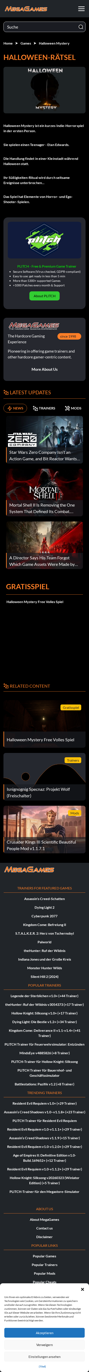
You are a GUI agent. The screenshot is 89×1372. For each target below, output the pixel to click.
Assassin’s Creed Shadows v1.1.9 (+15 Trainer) (44, 1138)
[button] (82, 1289)
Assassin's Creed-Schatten (44, 899)
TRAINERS (47, 408)
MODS (76, 408)
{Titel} (42, 1366)
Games (26, 43)
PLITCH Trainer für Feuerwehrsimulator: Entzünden (44, 1044)
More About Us (45, 369)
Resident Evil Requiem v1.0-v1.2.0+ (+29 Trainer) (44, 1146)
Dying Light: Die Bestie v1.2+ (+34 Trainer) (44, 1022)
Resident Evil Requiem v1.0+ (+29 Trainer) (45, 1103)
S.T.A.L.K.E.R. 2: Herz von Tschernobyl (44, 933)
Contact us (44, 1228)
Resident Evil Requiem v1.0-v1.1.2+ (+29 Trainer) (44, 1169)
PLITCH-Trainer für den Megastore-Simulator (44, 1191)
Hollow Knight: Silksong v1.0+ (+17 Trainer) (44, 1013)
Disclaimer (44, 1237)
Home (8, 43)
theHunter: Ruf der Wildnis (44, 950)
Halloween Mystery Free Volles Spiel (34, 602)
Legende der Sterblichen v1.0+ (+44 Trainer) (44, 996)
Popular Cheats (44, 1282)
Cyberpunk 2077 (44, 916)
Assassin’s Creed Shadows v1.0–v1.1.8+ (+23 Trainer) (44, 1112)
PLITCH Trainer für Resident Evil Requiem (45, 1120)
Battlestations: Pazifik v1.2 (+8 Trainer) (44, 1084)
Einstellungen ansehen (44, 1357)
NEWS (18, 408)
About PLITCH (45, 296)
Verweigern (44, 1345)
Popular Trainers (44, 1265)
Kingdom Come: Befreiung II (44, 925)
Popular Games (44, 1256)
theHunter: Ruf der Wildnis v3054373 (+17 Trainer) (44, 1004)
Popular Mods (44, 1273)
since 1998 (68, 336)
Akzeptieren (44, 1333)
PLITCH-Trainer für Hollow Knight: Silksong (44, 1061)
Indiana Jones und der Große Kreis (44, 959)
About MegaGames (44, 1219)
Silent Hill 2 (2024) (45, 976)
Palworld (44, 942)
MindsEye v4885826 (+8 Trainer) (44, 1053)
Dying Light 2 (44, 907)
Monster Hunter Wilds (44, 968)
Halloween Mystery (54, 43)
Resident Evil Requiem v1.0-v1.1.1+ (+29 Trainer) (44, 1129)
